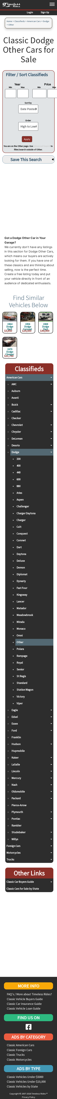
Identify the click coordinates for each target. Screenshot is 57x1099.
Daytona (21, 554)
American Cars (34, 21)
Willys (15, 839)
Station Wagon (25, 689)
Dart (19, 547)
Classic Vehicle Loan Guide (23, 1008)
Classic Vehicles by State (22, 1086)
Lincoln (16, 771)
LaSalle (16, 764)
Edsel (15, 717)
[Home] (12, 4)
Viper (20, 703)
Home (9, 21)
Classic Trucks (16, 1055)
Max (23, 87)
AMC (14, 384)
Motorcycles (13, 852)
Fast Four (22, 588)
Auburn (16, 391)
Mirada (20, 622)
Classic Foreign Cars (19, 1050)
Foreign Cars (13, 846)
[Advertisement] (28, 199)
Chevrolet (17, 425)
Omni (20, 635)
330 (18, 459)
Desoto (16, 445)
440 (18, 472)
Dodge (46, 21)
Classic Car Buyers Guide (20, 881)
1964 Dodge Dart (9, 326)
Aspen (20, 499)
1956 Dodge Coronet (27, 326)
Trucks (10, 859)
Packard (16, 798)
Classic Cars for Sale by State (22, 888)
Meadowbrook (25, 615)
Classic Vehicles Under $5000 (25, 1077)
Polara (20, 649)
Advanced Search (42, 146)
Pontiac (16, 818)
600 (18, 479)
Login (30, 12)
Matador (21, 608)
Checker (16, 418)
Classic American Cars (20, 1045)
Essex (15, 723)
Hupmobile (18, 751)
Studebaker (18, 832)
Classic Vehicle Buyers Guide (25, 999)
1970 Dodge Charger (9, 351)
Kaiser (15, 757)
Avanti (15, 397)
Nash (14, 784)
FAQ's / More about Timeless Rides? (29, 994)
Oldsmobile (18, 791)
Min (10, 87)
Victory (21, 696)
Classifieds (19, 21)
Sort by (28, 102)
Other (11, 24)
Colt (19, 527)
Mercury (16, 778)
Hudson (16, 744)
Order (28, 120)
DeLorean (17, 438)
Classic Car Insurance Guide (24, 1004)
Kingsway (22, 594)
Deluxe (21, 560)
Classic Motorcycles (19, 1059)
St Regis (21, 676)
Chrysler (16, 431)
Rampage (22, 656)
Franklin (16, 737)
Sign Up (45, 12)
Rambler (16, 825)
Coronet (21, 540)
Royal (20, 662)
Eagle (15, 710)
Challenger (23, 506)
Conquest (22, 533)
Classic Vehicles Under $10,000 (26, 1081)
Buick (15, 404)
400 (18, 465)
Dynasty (21, 581)
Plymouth (17, 812)
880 (18, 486)
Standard (22, 683)
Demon (21, 567)
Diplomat (22, 574)
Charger (21, 520)
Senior (20, 669)
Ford (14, 730)
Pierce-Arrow (19, 805)
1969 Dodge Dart (45, 326)
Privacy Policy (28, 1097)
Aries (19, 493)
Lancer (20, 601)
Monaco (21, 628)
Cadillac (16, 411)
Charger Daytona (26, 513)
